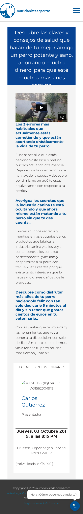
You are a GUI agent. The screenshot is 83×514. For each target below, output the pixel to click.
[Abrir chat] (75, 506)
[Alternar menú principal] (76, 10)
